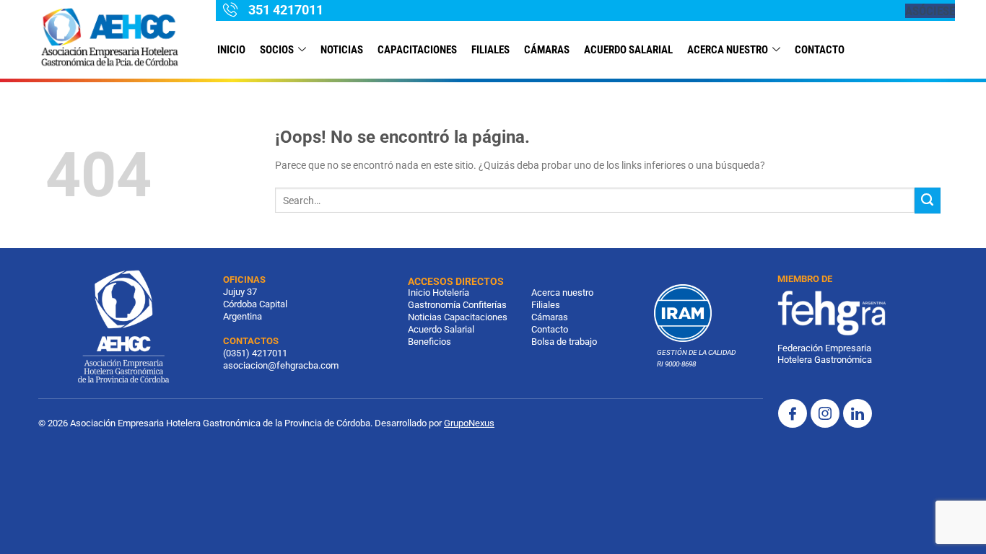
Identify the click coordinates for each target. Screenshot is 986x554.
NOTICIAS (341, 49)
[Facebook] (792, 413)
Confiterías (485, 304)
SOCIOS (277, 49)
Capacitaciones (417, 49)
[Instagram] (825, 413)
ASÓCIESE (930, 11)
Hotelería (450, 292)
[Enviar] (928, 201)
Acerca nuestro (727, 49)
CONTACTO (820, 49)
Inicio (231, 49)
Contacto (549, 329)
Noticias (425, 317)
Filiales (545, 304)
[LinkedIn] (857, 413)
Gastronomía (434, 304)
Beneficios (429, 341)
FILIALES (490, 49)
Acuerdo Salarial (628, 49)
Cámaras (547, 49)
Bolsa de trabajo (564, 341)
